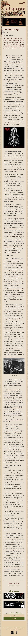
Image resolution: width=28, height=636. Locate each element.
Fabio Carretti (18, 627)
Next (18, 585)
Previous (11, 585)
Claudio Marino (9, 627)
